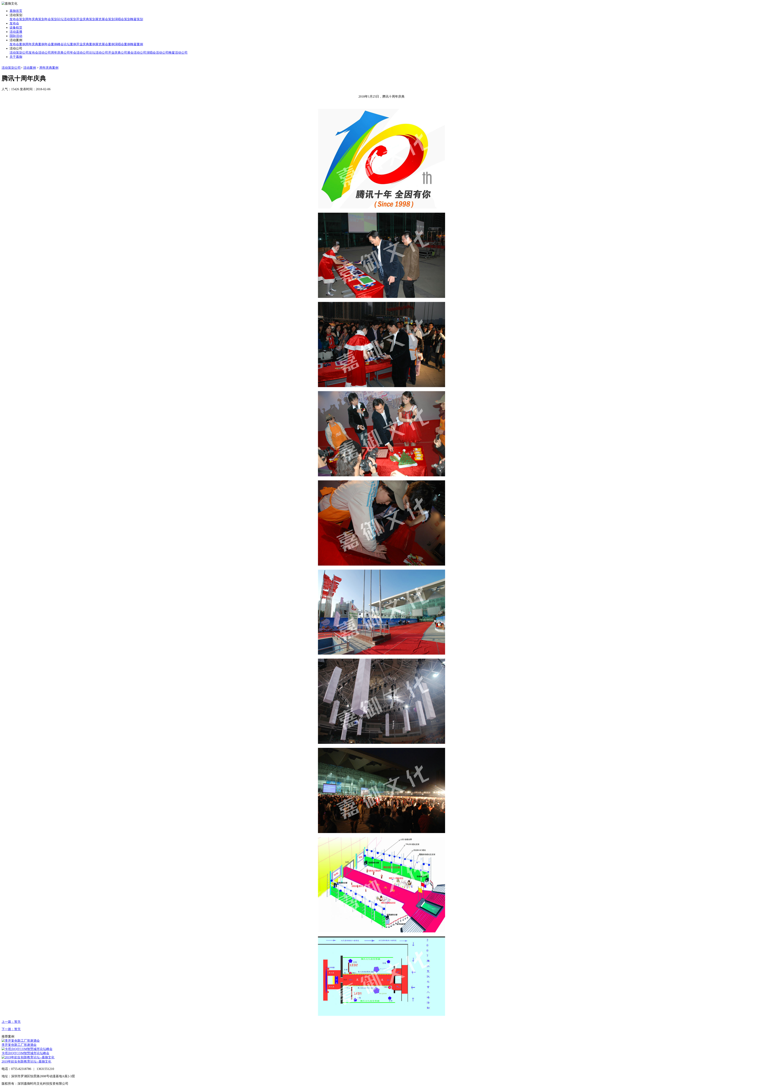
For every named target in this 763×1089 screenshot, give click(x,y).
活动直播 (16, 31)
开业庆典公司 (117, 52)
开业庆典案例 (85, 44)
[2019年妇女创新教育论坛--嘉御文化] (28, 1057)
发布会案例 (17, 44)
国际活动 (16, 36)
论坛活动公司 (98, 52)
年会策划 (51, 19)
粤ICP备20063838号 (82, 1083)
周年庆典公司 (60, 52)
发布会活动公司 (40, 52)
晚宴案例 (136, 44)
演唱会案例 (122, 44)
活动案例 (29, 67)
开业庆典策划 (85, 19)
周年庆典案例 (35, 44)
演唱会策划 (122, 19)
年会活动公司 (79, 52)
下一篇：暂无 (11, 1029)
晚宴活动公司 (178, 52)
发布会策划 (17, 19)
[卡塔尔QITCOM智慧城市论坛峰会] (27, 1049)
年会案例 (51, 44)
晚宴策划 (136, 19)
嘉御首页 (16, 11)
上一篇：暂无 (11, 1021)
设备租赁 (16, 27)
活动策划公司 (19, 52)
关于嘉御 (16, 56)
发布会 (14, 23)
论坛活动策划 (66, 19)
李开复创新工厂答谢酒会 (19, 1044)
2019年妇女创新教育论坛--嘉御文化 (26, 1061)
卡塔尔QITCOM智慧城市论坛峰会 (25, 1053)
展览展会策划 (104, 19)
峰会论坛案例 (66, 44)
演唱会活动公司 (157, 52)
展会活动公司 (136, 52)
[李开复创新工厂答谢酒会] (21, 1040)
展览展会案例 (104, 44)
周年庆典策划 (35, 19)
